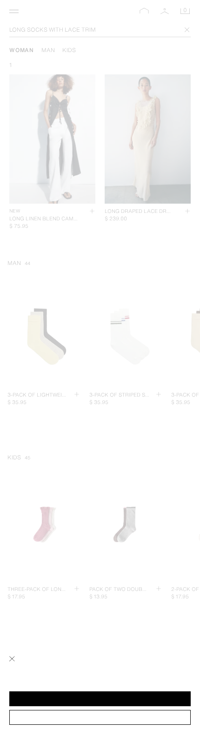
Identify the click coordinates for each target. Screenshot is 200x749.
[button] (100, 698)
